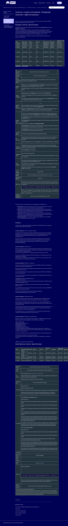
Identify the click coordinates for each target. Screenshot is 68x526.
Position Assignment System (20, 512)
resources (48, 2)
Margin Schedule (44, 33)
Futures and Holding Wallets (20, 510)
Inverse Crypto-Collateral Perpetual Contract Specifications (8, 21)
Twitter (17, 500)
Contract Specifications (42, 7)
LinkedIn (19, 500)
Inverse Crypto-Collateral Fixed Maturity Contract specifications (8, 26)
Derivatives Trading (31, 7)
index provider (42, 2)
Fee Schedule (49, 138)
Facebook (16, 500)
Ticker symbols (18, 514)
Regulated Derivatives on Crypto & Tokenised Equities (14, 7)
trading (35, 2)
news (53, 2)
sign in (59, 2)
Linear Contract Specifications (7, 16)
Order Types (17, 508)
